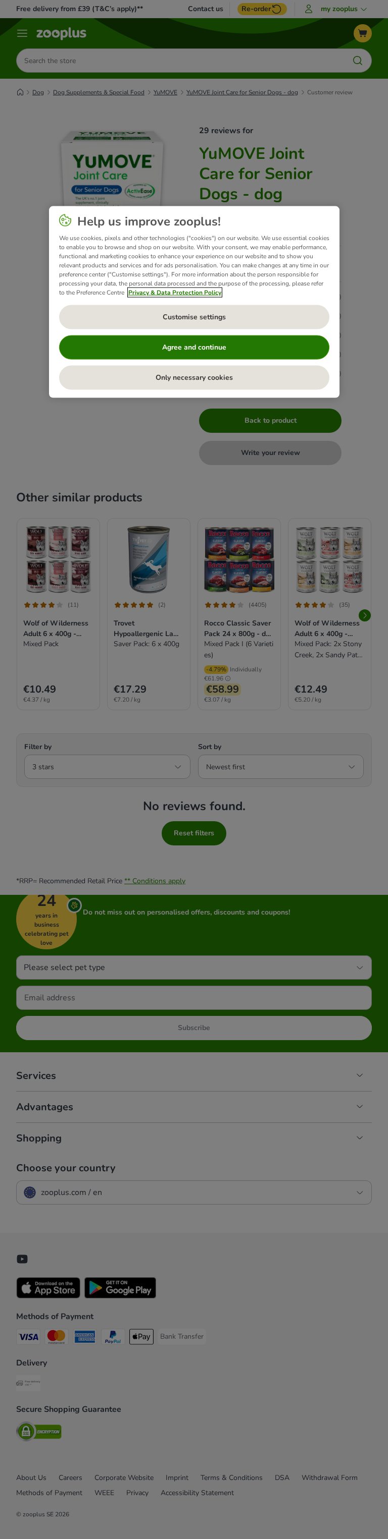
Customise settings (194, 316)
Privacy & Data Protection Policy (174, 292)
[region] (194, 301)
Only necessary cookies (194, 377)
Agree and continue (194, 347)
